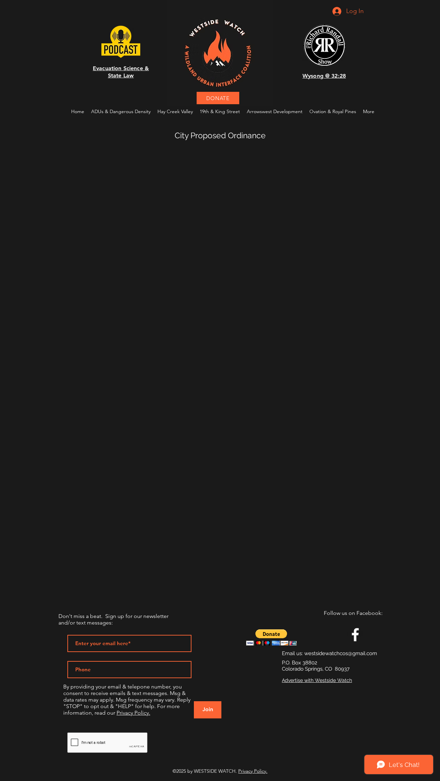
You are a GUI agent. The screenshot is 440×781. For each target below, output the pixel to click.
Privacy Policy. (133, 712)
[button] (271, 637)
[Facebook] (355, 634)
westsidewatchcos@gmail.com (340, 653)
